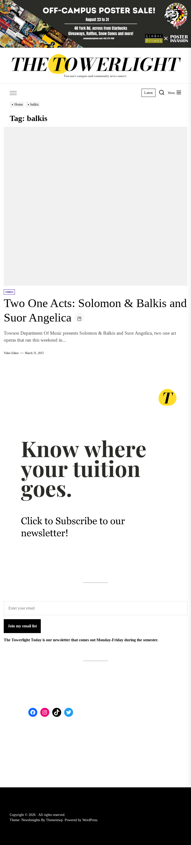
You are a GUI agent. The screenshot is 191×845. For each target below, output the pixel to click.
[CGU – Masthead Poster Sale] (95, 3)
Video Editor (11, 353)
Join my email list (22, 626)
